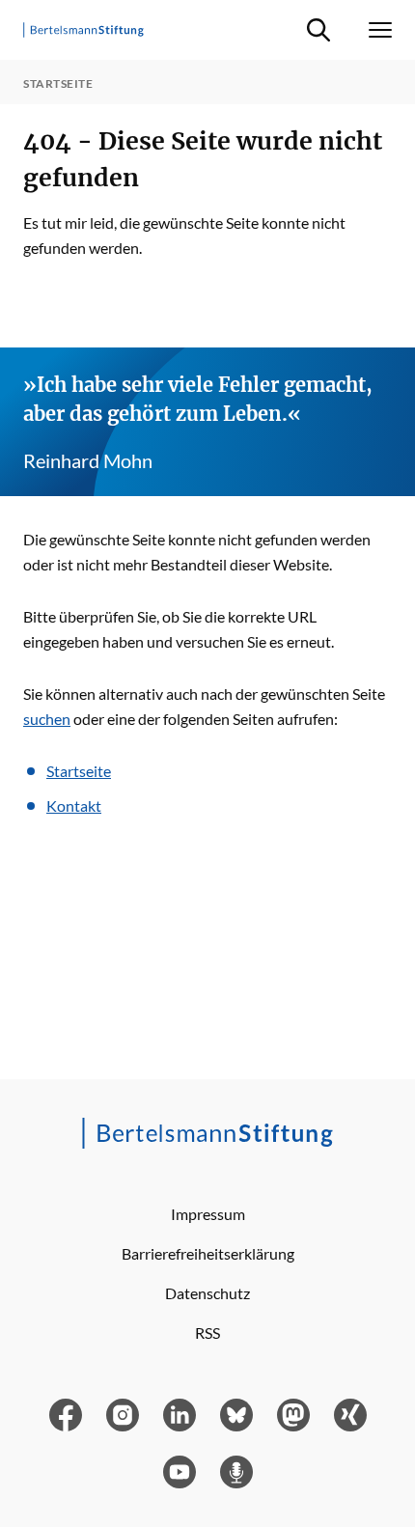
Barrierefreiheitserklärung (208, 1253)
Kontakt (73, 805)
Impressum (208, 1214)
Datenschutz (207, 1293)
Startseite (78, 771)
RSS (207, 1332)
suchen (46, 718)
